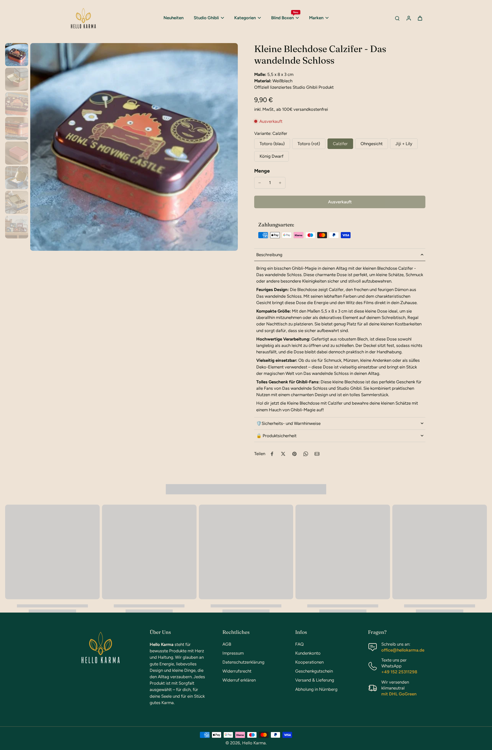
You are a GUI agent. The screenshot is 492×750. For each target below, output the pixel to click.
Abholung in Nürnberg (316, 689)
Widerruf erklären (239, 680)
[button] (339, 202)
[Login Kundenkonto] (408, 18)
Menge (262, 171)
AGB (226, 644)
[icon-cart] (419, 18)
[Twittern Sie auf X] (283, 453)
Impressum (233, 653)
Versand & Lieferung (314, 680)
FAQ (299, 644)
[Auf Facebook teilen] (272, 453)
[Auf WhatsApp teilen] (305, 453)
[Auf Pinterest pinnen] (294, 453)
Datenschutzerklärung (243, 662)
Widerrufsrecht (236, 671)
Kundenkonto (308, 653)
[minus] (259, 183)
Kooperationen (309, 662)
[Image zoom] (134, 147)
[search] (397, 18)
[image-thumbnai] (16, 54)
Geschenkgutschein (314, 671)
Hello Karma (254, 742)
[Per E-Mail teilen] (317, 453)
